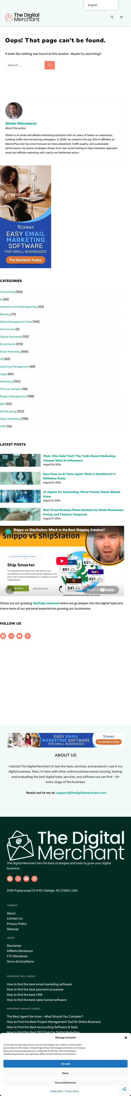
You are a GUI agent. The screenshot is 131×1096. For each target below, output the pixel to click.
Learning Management (14, 366)
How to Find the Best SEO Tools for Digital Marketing (43, 1032)
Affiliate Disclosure (20, 951)
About (11, 913)
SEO (2, 404)
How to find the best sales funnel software (36, 1000)
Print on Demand (10, 389)
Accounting (7, 291)
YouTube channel (46, 603)
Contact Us (15, 918)
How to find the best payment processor (35, 989)
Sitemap (13, 929)
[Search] (50, 65)
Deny (65, 1073)
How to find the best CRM (24, 995)
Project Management (13, 396)
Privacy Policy (72, 1091)
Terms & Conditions (20, 961)
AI (1, 299)
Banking (5, 314)
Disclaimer (14, 946)
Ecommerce (7, 344)
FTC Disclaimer (17, 956)
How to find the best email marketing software (39, 984)
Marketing (6, 381)
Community (7, 329)
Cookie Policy (56, 1091)
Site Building (8, 411)
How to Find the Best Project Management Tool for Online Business (54, 1022)
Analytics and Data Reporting (19, 306)
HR (2, 359)
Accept (65, 1063)
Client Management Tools (16, 321)
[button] (126, 1037)
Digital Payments (11, 336)
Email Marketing (10, 351)
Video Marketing (10, 418)
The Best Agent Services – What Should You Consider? (45, 1016)
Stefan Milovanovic (21, 123)
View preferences (65, 1082)
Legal (3, 374)
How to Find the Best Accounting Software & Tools (42, 1027)
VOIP (3, 426)
